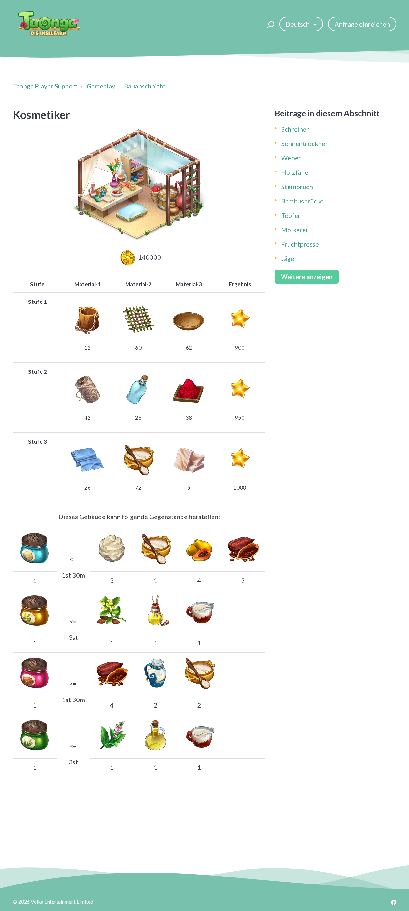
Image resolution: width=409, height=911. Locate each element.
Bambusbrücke (302, 201)
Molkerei (294, 229)
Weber (291, 158)
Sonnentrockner (304, 143)
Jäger (289, 258)
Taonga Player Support (45, 86)
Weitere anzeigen (307, 276)
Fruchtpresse (300, 244)
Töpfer (291, 215)
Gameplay (101, 86)
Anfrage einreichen (362, 24)
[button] (269, 24)
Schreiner (295, 129)
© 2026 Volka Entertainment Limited (53, 902)
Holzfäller (296, 172)
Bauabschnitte (145, 86)
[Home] (49, 24)
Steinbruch (297, 186)
